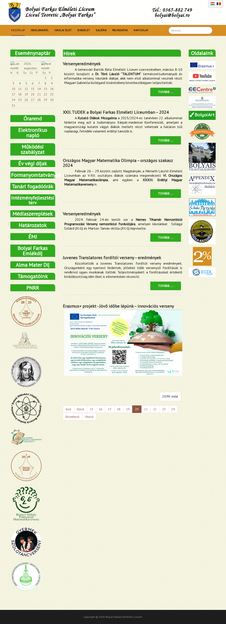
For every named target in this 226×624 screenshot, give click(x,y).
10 (13, 89)
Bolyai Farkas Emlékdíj (33, 251)
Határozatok (33, 225)
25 (20, 100)
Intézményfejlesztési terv (32, 200)
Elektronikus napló (32, 132)
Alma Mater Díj (33, 264)
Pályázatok (120, 30)
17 (109, 409)
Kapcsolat (141, 30)
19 (128, 409)
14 (39, 89)
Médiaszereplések (33, 213)
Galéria (101, 30)
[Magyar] (213, 3)
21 (146, 409)
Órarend (33, 118)
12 (26, 89)
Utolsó (89, 417)
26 (26, 100)
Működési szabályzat (33, 149)
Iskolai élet (63, 30)
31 (13, 106)
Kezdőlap (18, 30)
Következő (72, 417)
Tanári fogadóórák (32, 186)
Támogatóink (33, 276)
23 (164, 409)
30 (52, 100)
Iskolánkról (40, 30)
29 (45, 100)
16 (100, 409)
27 (32, 100)
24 (173, 409)
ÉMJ (32, 236)
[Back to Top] (215, 613)
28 (39, 100)
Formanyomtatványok (33, 174)
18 (119, 409)
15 (91, 409)
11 (20, 89)
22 (155, 409)
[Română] (219, 3)
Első (68, 409)
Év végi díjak (32, 163)
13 (32, 89)
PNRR (32, 287)
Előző (80, 409)
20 (32, 94)
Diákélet (83, 30)
